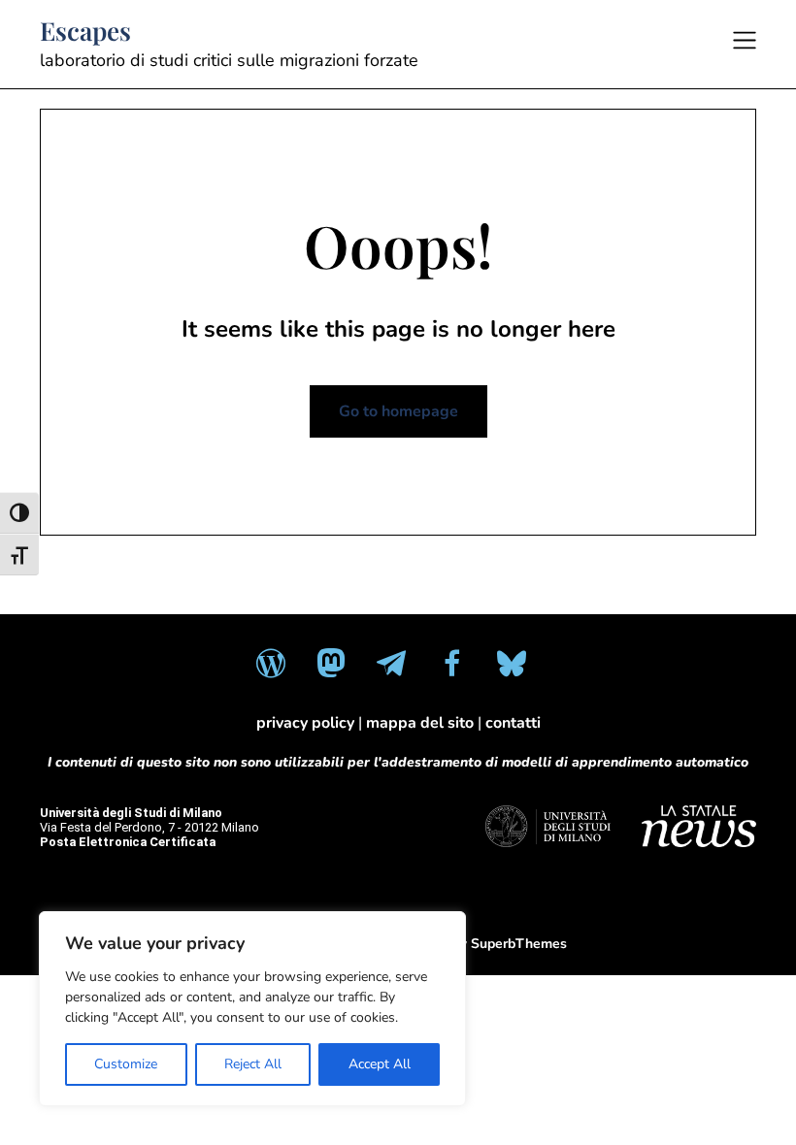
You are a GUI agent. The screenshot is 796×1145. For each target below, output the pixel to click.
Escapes (85, 31)
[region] (252, 1008)
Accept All (379, 1064)
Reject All (253, 1064)
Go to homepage (398, 411)
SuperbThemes (519, 943)
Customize (125, 1064)
